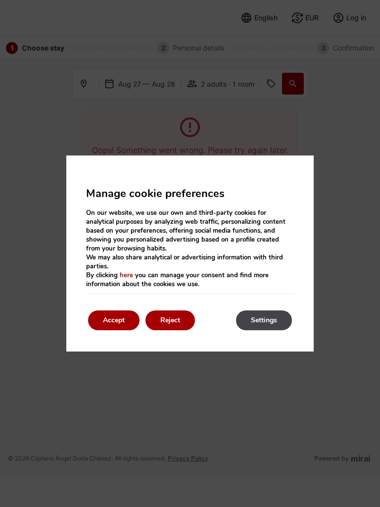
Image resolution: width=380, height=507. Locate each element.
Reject (170, 320)
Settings (264, 320)
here (126, 275)
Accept (114, 320)
